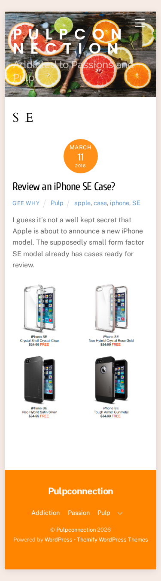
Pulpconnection (76, 530)
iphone (119, 202)
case (100, 202)
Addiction (45, 512)
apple (82, 202)
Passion (79, 512)
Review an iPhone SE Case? (63, 186)
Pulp (57, 202)
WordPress (59, 539)
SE (136, 202)
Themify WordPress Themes (112, 539)
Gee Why (26, 203)
